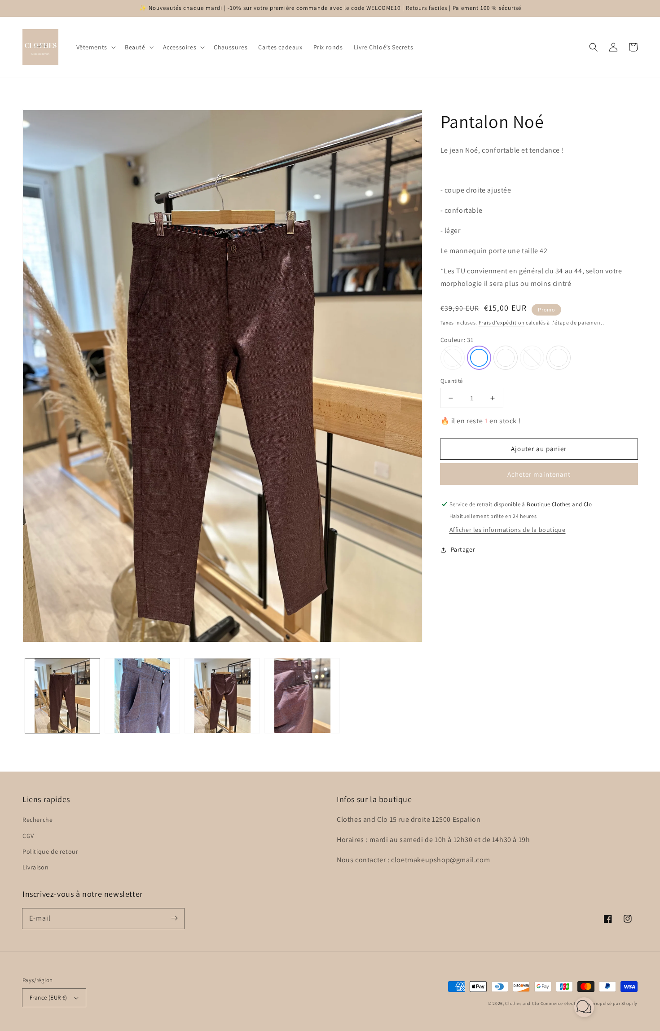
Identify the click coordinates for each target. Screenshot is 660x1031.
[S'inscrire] (174, 918)
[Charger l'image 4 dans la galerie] (302, 695)
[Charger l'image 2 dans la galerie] (142, 695)
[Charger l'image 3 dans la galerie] (222, 695)
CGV (28, 836)
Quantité (451, 381)
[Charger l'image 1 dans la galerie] (62, 695)
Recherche (37, 820)
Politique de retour (50, 851)
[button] (95, 47)
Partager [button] (463, 549)
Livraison (35, 867)
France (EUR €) (48, 997)
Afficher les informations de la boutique (507, 530)
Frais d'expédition (502, 322)
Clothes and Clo (522, 1003)
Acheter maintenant (539, 474)
